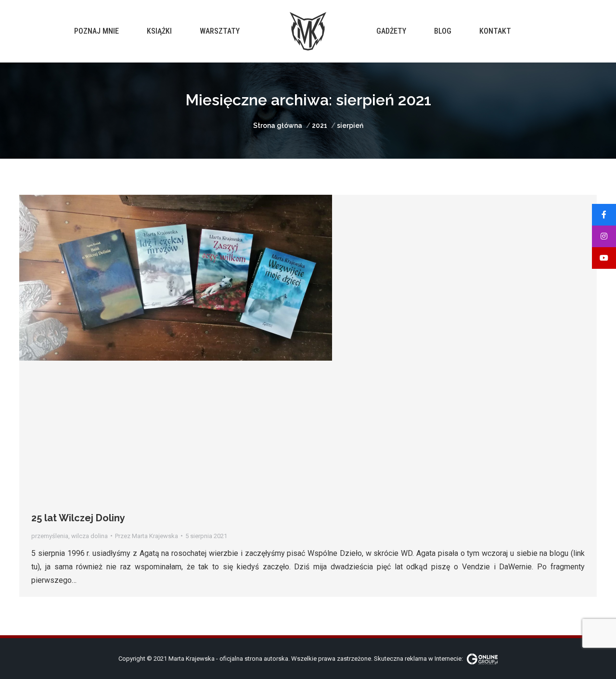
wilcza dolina (89, 536)
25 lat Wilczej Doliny (78, 518)
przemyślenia (49, 536)
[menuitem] (96, 31)
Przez (146, 536)
